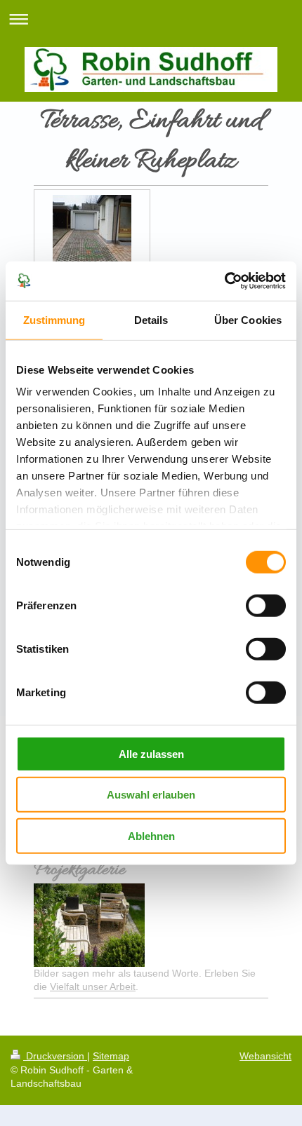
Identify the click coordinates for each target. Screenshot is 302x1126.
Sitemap (111, 1055)
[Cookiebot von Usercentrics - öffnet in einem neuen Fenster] (224, 281)
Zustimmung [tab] (54, 319)
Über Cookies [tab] (248, 319)
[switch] (266, 605)
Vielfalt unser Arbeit (93, 986)
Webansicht (265, 1055)
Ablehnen (151, 835)
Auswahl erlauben (151, 795)
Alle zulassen (151, 753)
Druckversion (55, 1055)
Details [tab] (151, 319)
